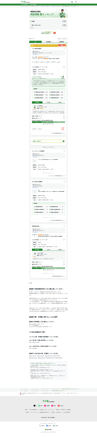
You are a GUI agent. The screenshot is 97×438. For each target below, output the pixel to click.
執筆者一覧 (58, 409)
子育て (55, 405)
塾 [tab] (35, 41)
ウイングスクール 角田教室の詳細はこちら (56, 175)
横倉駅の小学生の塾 (32, 355)
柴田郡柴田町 (34, 348)
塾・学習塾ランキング (27, 6)
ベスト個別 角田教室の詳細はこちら (57, 133)
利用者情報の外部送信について (44, 412)
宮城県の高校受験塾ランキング (36, 390)
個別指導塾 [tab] (48, 41)
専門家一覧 (63, 409)
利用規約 (27, 412)
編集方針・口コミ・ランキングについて (48, 409)
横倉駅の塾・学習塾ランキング (57, 6)
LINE (41, 405)
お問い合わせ (58, 412)
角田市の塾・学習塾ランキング (46, 6)
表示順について (32, 38)
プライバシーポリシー (34, 412)
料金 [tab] (49, 102)
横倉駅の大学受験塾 (56, 355)
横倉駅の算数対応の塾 (50, 357)
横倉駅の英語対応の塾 (33, 357)
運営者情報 (69, 409)
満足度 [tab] (38, 102)
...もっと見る (61, 112)
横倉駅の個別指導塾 (58, 357)
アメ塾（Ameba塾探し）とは (34, 409)
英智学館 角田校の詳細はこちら (58, 276)
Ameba (43, 425)
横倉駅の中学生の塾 (40, 355)
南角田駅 (33, 342)
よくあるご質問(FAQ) (66, 412)
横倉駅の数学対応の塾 (42, 357)
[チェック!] (63, 129)
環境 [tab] (60, 102)
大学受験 (48, 405)
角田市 (30, 348)
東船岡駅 (37, 342)
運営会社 (53, 412)
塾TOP (22, 6)
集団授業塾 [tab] (61, 41)
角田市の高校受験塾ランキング (46, 390)
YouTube (61, 405)
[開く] (64, 67)
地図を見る (36, 54)
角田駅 (30, 342)
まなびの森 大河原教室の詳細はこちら (57, 220)
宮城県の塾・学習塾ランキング (36, 6)
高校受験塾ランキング (27, 390)
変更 (65, 21)
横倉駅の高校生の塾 (48, 355)
